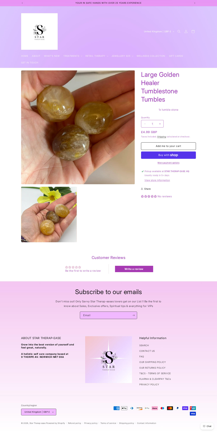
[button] (72, 56)
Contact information (146, 423)
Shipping (161, 136)
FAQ (141, 356)
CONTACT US (147, 351)
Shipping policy (126, 423)
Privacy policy (91, 423)
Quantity (145, 117)
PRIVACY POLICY (149, 384)
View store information (157, 180)
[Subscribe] (133, 315)
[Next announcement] (194, 3)
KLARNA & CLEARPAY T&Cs (155, 379)
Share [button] (147, 188)
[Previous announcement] (22, 3)
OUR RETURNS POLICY (152, 367)
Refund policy (74, 423)
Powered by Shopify (55, 423)
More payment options (168, 163)
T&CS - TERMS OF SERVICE (155, 373)
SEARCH (144, 345)
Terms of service (108, 423)
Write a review (134, 269)
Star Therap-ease (38, 423)
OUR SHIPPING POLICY (152, 362)
